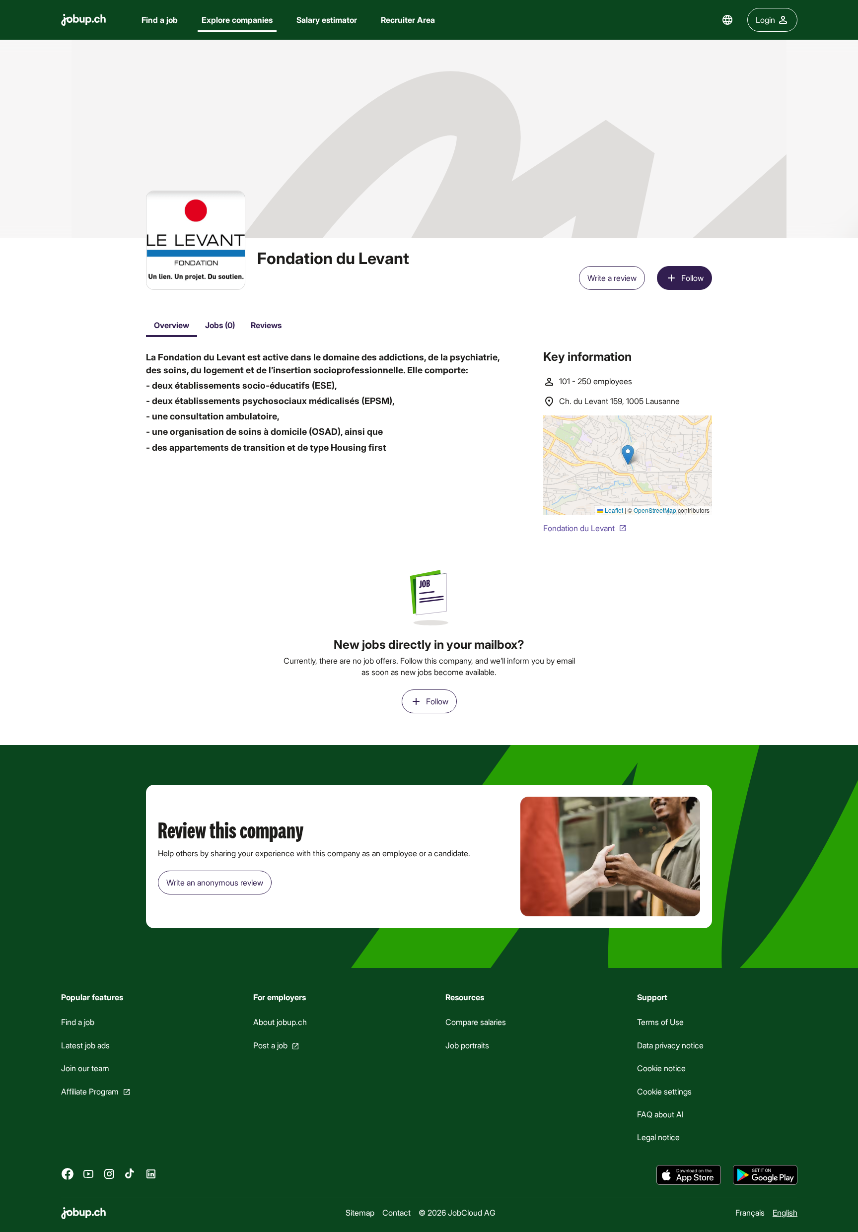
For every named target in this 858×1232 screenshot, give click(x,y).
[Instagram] (109, 1173)
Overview (171, 325)
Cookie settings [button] (664, 1091)
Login (765, 19)
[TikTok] (130, 1173)
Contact (396, 1212)
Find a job (160, 19)
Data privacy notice (670, 1045)
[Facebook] (67, 1173)
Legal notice (658, 1137)
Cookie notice (661, 1068)
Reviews (266, 325)
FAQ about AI (660, 1114)
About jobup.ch (279, 1022)
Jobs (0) (220, 325)
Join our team (85, 1068)
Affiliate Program (90, 1091)
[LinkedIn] (150, 1173)
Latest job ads (85, 1045)
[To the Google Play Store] (765, 1175)
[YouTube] (88, 1173)
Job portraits (467, 1045)
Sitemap (360, 1212)
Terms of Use (660, 1022)
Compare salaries (475, 1022)
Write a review (612, 277)
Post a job (270, 1045)
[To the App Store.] (688, 1175)
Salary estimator (326, 19)
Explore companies (237, 19)
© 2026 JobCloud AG (457, 1212)
